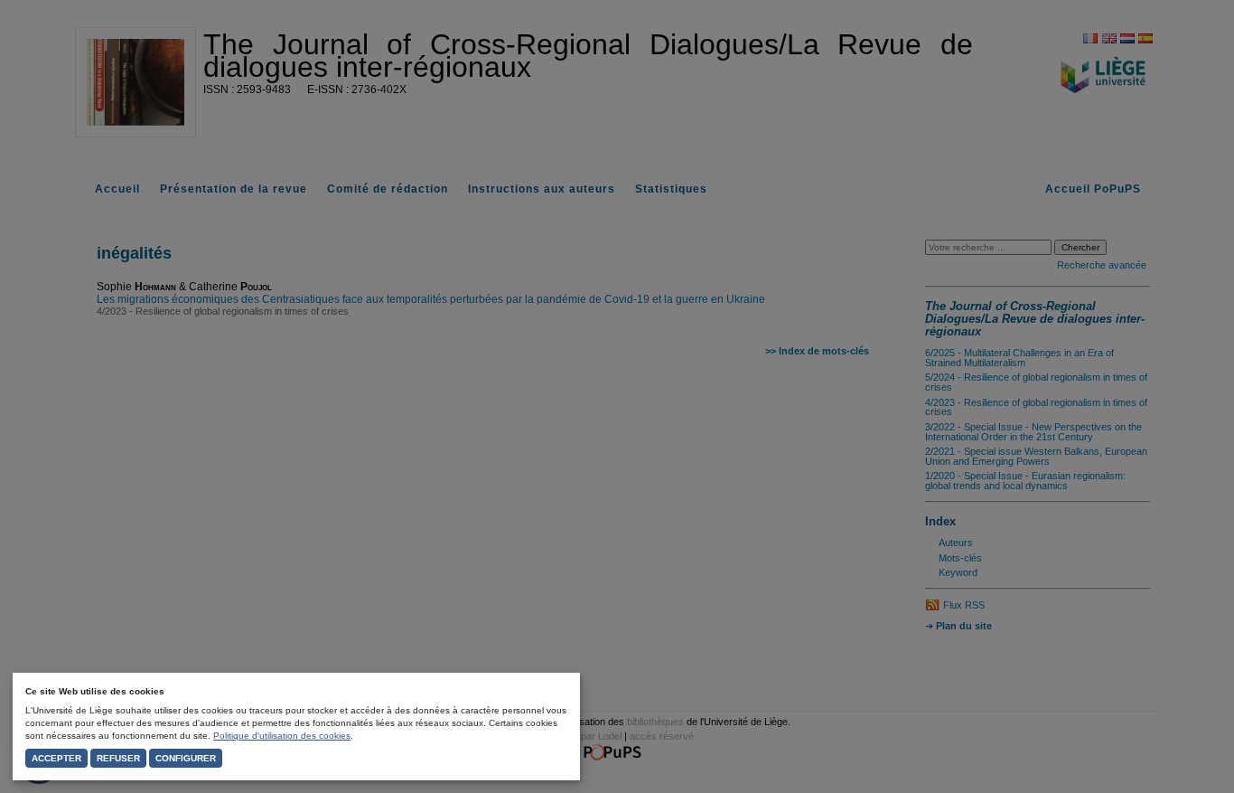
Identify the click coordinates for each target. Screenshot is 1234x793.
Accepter (56, 758)
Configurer (185, 758)
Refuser (118, 758)
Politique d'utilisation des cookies (282, 736)
